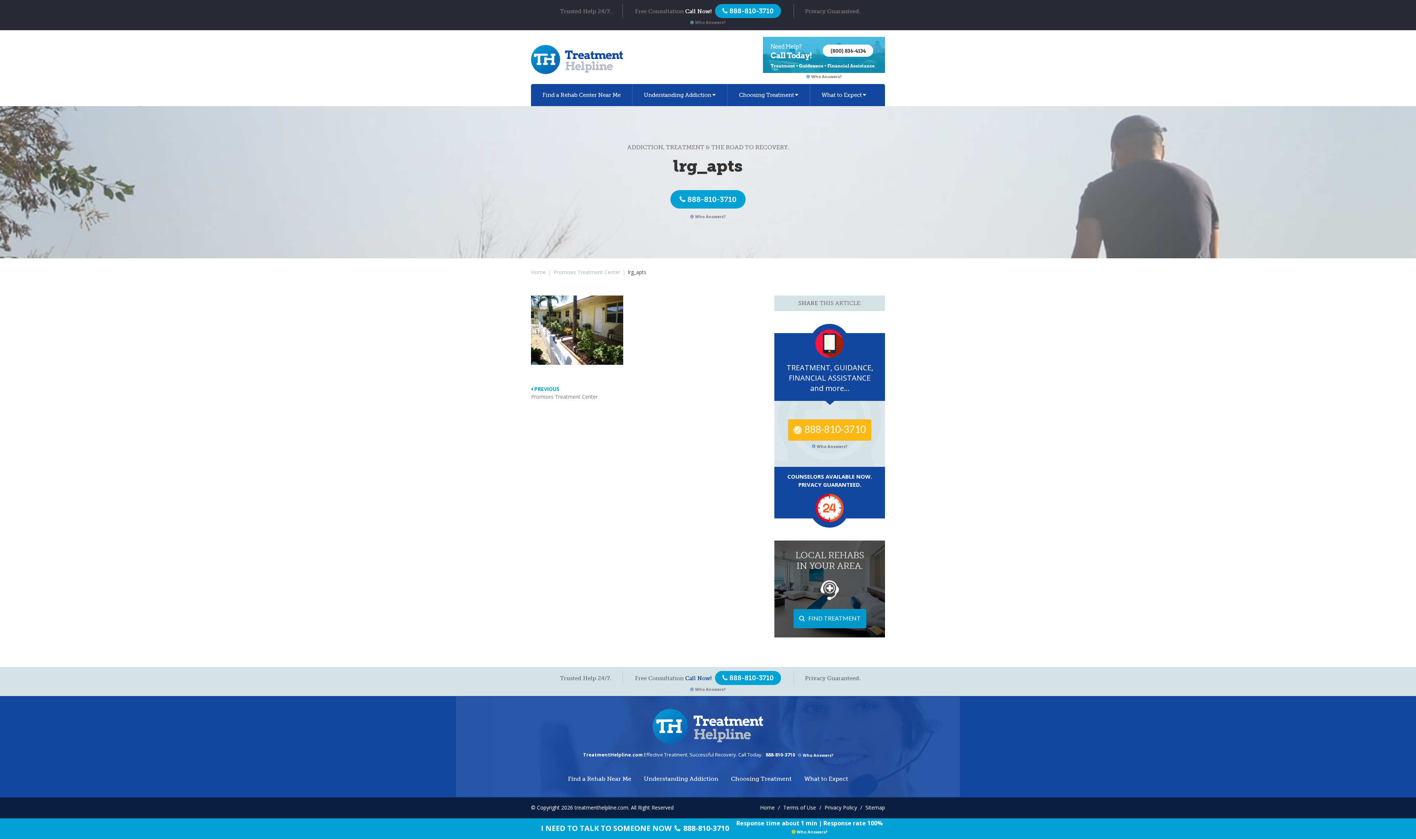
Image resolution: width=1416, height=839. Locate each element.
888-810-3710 (711, 199)
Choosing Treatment (766, 95)
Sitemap (875, 807)
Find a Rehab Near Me (581, 95)
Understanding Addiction (677, 95)
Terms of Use (799, 807)
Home (538, 272)
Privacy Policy (841, 807)
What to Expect (842, 95)
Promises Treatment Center (586, 272)
